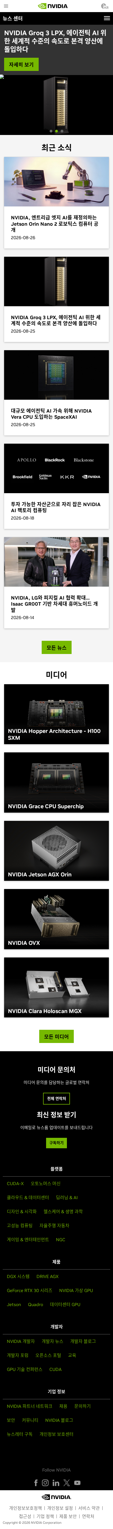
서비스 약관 (89, 1508)
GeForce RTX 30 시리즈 (29, 1290)
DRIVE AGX (47, 1276)
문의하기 (82, 1406)
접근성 (25, 1516)
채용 (63, 1406)
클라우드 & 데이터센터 (28, 1197)
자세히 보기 (21, 65)
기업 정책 (45, 1516)
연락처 (88, 1516)
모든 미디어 (56, 1037)
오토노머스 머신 (46, 1183)
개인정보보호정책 (25, 1508)
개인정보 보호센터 (56, 1434)
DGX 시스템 (18, 1276)
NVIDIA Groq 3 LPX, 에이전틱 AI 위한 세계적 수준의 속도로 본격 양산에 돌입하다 (55, 41)
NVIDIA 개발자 (21, 1341)
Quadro (35, 1304)
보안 (11, 1420)
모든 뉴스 (57, 648)
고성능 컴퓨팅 (20, 1225)
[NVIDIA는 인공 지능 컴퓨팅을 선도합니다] (53, 6)
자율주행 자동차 (54, 1225)
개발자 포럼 (18, 1355)
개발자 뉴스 (52, 1341)
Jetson (14, 1304)
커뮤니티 (30, 1420)
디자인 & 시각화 (22, 1211)
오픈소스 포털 (48, 1355)
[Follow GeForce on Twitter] (66, 1483)
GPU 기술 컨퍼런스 (25, 1369)
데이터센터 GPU (65, 1304)
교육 (72, 1355)
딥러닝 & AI (67, 1197)
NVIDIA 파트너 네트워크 (29, 1406)
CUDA (55, 1369)
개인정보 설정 (60, 1508)
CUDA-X (15, 1183)
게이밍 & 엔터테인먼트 (28, 1239)
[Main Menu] (6, 6)
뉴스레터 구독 (20, 1434)
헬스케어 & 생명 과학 (63, 1211)
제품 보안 (68, 1516)
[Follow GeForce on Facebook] (36, 1483)
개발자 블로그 (83, 1341)
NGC (60, 1239)
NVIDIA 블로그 (59, 1420)
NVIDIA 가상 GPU (76, 1290)
